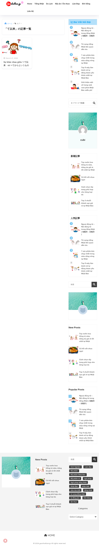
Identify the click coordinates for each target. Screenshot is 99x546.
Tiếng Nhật (39, 4)
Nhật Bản (74, 486)
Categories (83, 508)
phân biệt (85, 486)
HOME (51, 535)
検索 (94, 103)
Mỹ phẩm (74, 471)
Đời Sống (86, 4)
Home (29, 4)
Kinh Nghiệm (75, 467)
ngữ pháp (88, 478)
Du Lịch (49, 4)
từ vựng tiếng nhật (78, 494)
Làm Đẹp (76, 4)
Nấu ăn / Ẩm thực (62, 4)
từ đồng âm (75, 498)
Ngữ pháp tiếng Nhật (79, 482)
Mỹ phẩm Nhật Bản (78, 475)
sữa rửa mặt (75, 490)
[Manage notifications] (5, 541)
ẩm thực (74, 502)
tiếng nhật (88, 490)
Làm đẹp (88, 467)
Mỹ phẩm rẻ (75, 478)
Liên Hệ (30, 11)
